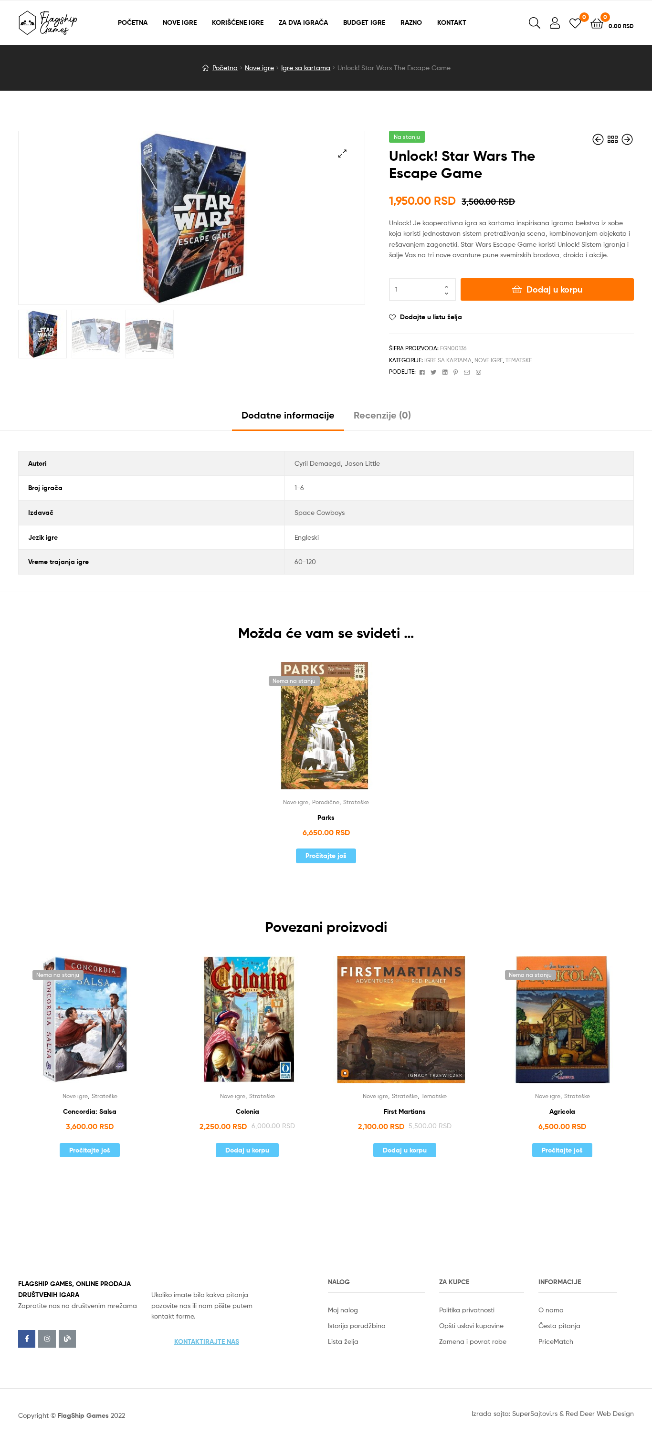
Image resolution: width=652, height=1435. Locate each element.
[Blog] (67, 1338)
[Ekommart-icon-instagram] (46, 1338)
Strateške (356, 802)
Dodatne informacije (288, 415)
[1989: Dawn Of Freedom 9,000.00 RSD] (599, 139)
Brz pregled (337, 732)
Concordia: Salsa (89, 1111)
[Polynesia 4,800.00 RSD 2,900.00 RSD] (627, 139)
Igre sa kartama (305, 67)
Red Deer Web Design (600, 1413)
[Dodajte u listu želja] (314, 732)
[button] (206, 1341)
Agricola (562, 1111)
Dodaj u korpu (554, 289)
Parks (326, 817)
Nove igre (259, 67)
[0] (575, 22)
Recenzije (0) (382, 415)
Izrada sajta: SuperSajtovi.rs (514, 1413)
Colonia (247, 1111)
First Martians (405, 1111)
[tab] (288, 419)
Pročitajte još (326, 855)
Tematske (518, 360)
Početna (225, 67)
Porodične (325, 802)
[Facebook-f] (26, 1338)
